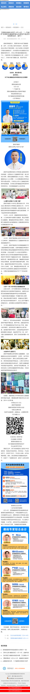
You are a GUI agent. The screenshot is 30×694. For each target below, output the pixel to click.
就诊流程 (18, 6)
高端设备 (11, 6)
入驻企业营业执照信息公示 (15, 690)
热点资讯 (3, 6)
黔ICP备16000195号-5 (17, 676)
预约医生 (26, 6)
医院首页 (3, 3)
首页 (2, 27)
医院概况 (18, 3)
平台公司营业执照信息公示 (15, 687)
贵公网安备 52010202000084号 (15, 678)
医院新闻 (26, 3)
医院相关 (11, 3)
